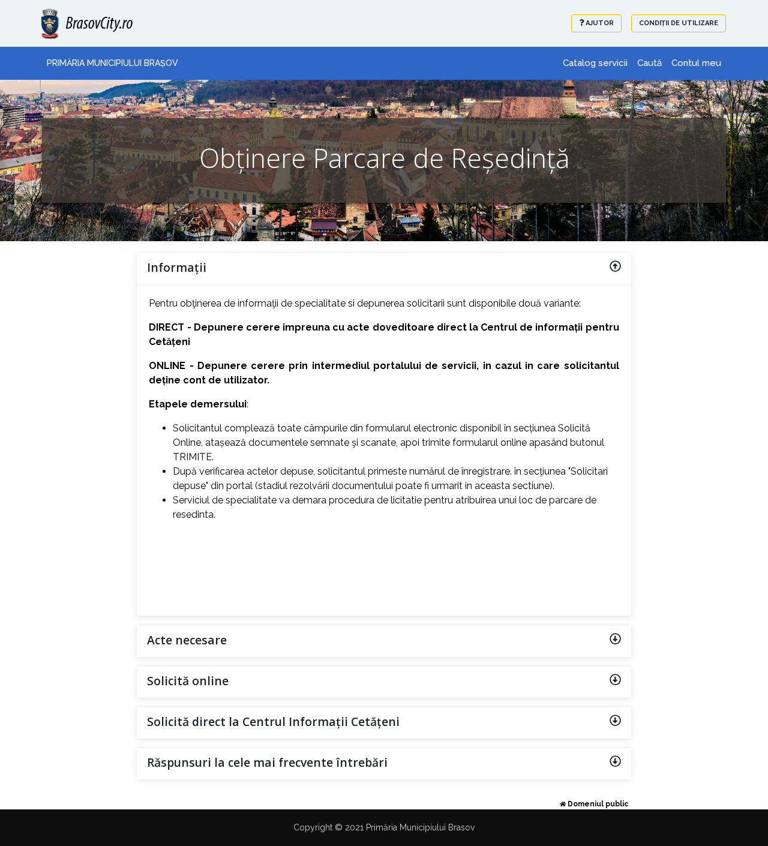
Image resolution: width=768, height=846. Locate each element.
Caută (649, 63)
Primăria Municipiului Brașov (112, 63)
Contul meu (696, 63)
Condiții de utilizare (678, 23)
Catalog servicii (595, 63)
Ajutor (599, 23)
